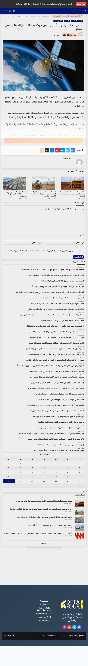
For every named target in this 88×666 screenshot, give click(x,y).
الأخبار (67, 21)
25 (68, 481)
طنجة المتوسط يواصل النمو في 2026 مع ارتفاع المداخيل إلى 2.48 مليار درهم (15, 194)
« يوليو (83, 491)
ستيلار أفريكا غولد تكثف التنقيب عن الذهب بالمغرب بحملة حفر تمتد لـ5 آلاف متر (72, 194)
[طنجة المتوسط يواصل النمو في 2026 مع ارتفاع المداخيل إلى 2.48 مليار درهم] (14, 183)
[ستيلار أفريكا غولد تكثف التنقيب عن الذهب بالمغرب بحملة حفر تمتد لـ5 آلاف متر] (72, 183)
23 (9, 476)
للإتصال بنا (44, 604)
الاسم (82, 235)
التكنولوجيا (58, 21)
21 (32, 476)
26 (56, 481)
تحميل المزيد (44, 543)
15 (20, 472)
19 (56, 476)
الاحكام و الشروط (44, 617)
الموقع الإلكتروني (36, 243)
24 (79, 481)
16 (8, 472)
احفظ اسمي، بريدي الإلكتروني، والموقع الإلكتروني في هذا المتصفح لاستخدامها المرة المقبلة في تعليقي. (45, 251)
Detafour (72, 35)
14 (32, 472)
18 (67, 476)
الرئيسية (75, 16)
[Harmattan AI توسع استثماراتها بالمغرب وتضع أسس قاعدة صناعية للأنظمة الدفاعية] (43, 183)
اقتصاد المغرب (60, 16)
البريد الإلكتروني (79, 243)
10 (79, 472)
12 (56, 472)
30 (9, 481)
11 (67, 472)
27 (44, 481)
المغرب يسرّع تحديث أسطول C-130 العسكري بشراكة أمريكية (44, 4)
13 (44, 472)
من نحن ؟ (44, 601)
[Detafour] (82, 11)
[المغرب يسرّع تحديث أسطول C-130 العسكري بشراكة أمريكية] (79, 527)
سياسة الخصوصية (44, 613)
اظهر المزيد (44, 140)
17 (79, 476)
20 (44, 476)
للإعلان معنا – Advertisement (44, 609)
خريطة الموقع (44, 620)
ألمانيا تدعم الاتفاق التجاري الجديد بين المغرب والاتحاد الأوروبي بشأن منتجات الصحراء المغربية (38, 533)
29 (20, 481)
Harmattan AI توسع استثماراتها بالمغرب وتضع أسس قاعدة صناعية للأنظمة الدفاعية (43, 194)
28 (32, 481)
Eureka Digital (76, 636)
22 (20, 476)
